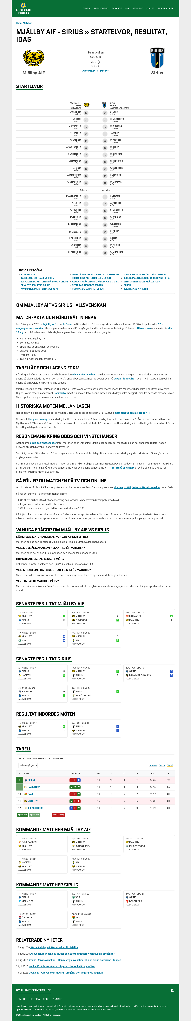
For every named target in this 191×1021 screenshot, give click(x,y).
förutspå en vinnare (123, 467)
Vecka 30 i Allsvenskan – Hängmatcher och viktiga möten (62, 966)
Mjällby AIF (49, 324)
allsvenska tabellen (83, 374)
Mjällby (33, 801)
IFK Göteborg (35, 808)
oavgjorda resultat (124, 378)
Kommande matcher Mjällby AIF (40, 288)
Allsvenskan (144, 328)
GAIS (30, 794)
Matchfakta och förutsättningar (144, 274)
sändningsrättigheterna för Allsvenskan (137, 487)
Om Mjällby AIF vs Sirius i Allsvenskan (95, 274)
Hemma (153, 765)
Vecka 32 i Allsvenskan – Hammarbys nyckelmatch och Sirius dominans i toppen (75, 960)
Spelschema (101, 8)
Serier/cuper (165, 8)
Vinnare (57, 999)
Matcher (27, 23)
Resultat (137, 8)
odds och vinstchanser (43, 442)
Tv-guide (117, 8)
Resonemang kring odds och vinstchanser (149, 278)
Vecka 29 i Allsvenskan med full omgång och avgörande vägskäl (66, 972)
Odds (46, 999)
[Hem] (23, 8)
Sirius (31, 780)
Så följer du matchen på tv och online (44, 281)
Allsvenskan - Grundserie (95, 70)
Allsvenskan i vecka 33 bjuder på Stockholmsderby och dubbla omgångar (72, 953)
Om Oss (22, 999)
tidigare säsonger (39, 419)
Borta (162, 765)
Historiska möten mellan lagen (91, 278)
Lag (127, 8)
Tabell (86, 8)
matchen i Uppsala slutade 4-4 (132, 412)
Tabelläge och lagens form (37, 278)
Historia (35, 999)
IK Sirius (67, 324)
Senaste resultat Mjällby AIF (141, 281)
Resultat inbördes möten (87, 285)
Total (170, 765)
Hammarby (60, 393)
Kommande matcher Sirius (88, 288)
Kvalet (150, 8)
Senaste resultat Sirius (35, 285)
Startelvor (28, 274)
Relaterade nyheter (135, 288)
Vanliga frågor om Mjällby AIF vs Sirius (96, 281)
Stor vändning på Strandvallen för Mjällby (54, 947)
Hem (18, 23)
